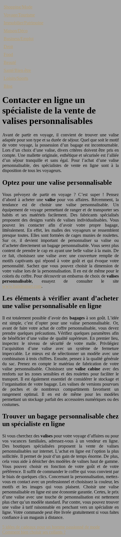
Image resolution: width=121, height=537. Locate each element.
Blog (8, 86)
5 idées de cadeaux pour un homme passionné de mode (51, 527)
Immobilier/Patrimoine (23, 22)
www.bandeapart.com (21, 286)
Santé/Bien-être (17, 70)
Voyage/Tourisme (19, 14)
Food (8, 54)
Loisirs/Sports (16, 78)
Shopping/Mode (18, 7)
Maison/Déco (16, 30)
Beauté (10, 62)
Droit (8, 46)
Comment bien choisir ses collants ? (34, 532)
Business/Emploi (18, 38)
